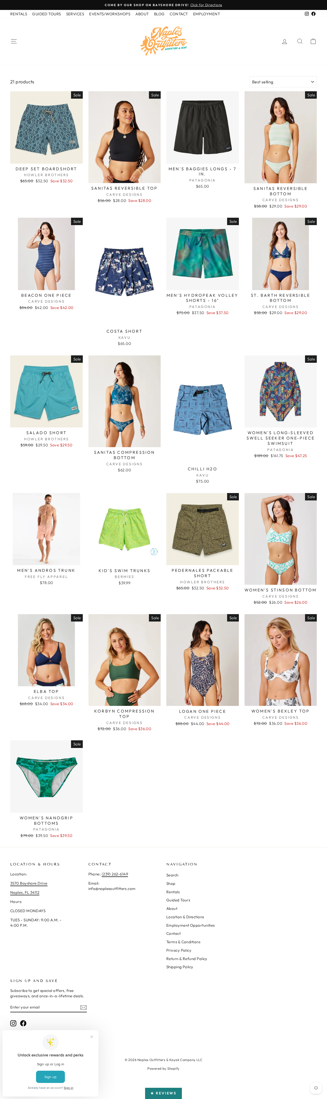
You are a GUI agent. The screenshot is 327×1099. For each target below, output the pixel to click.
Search (172, 875)
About (171, 908)
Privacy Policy (178, 950)
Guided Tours (178, 900)
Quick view (46, 158)
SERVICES (75, 13)
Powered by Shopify (163, 1068)
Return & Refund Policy (186, 958)
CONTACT (179, 13)
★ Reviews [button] (163, 1093)
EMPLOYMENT (206, 13)
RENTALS (18, 13)
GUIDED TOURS (46, 13)
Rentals (173, 891)
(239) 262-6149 (115, 874)
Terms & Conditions (183, 941)
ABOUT (142, 13)
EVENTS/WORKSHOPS (109, 13)
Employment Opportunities (190, 925)
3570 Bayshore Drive (29, 883)
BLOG (159, 13)
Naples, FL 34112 (24, 892)
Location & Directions (185, 916)
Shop (171, 883)
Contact (173, 933)
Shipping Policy (179, 966)
